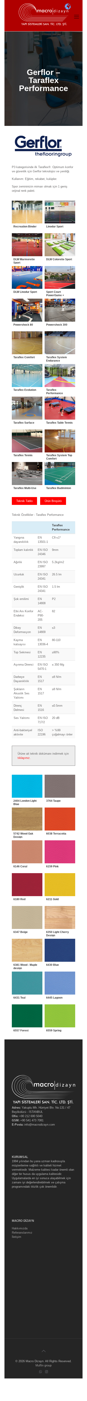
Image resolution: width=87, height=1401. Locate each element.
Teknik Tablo (24, 501)
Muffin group (43, 1365)
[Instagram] (46, 1372)
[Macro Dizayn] (43, 6)
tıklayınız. (24, 758)
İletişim (16, 1237)
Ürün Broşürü (53, 501)
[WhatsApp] (40, 1372)
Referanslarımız (22, 1232)
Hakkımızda (19, 1228)
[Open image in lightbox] (27, 216)
